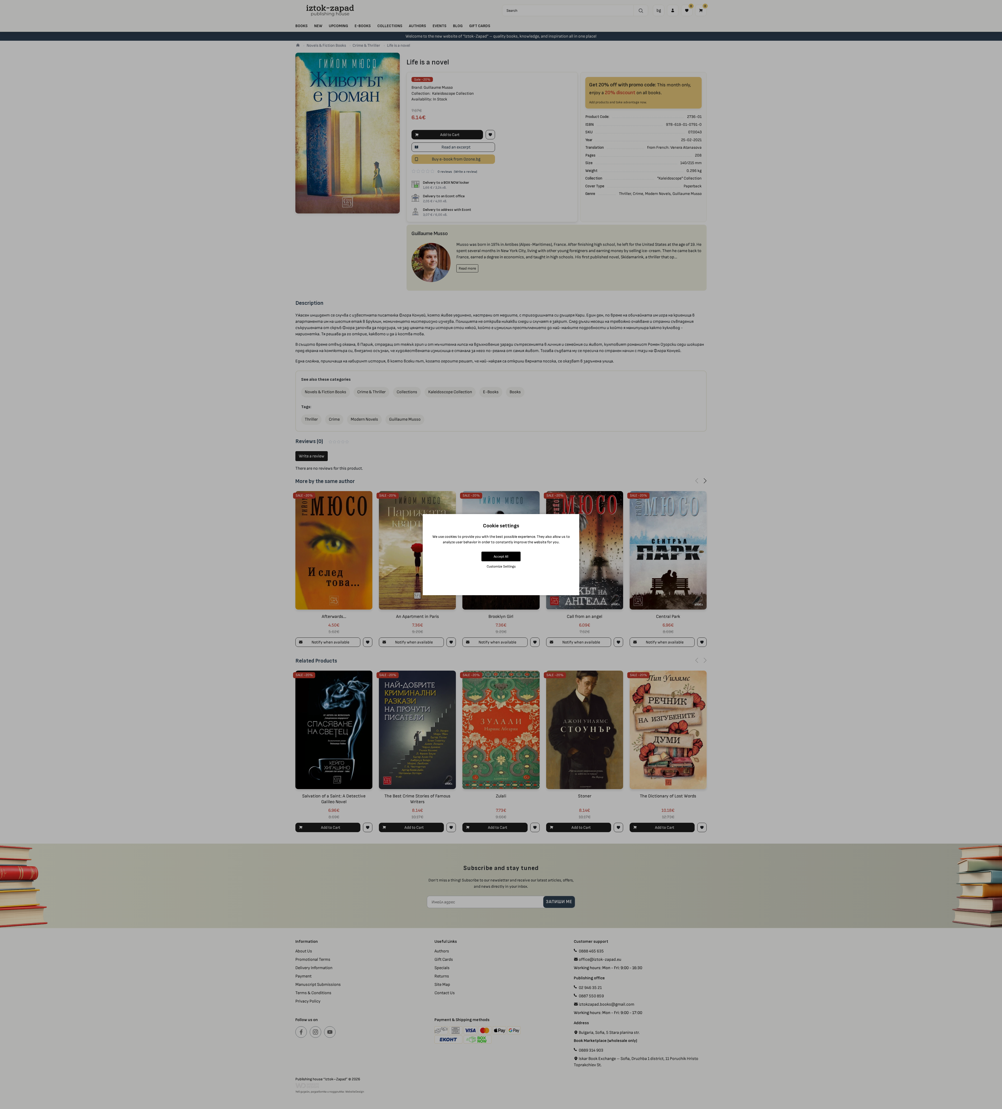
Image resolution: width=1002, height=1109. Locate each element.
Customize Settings (501, 566)
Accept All (501, 556)
